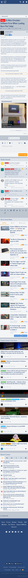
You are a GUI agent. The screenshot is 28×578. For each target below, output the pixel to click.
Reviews (14, 522)
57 (26, 235)
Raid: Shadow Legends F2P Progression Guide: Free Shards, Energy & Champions (18, 306)
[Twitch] (9, 575)
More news (24, 335)
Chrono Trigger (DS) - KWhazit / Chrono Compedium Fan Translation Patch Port (14, 201)
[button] (2, 2)
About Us (14, 527)
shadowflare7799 (7, 510)
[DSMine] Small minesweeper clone (13, 400)
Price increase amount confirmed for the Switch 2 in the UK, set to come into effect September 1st (18, 252)
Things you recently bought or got (11, 500)
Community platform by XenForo (14, 573)
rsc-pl (6, 205)
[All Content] (2, 458)
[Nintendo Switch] (1, 462)
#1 (26, 37)
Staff (25, 522)
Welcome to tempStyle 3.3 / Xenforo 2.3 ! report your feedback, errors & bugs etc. (15, 471)
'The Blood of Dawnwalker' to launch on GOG (18, 240)
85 (26, 257)
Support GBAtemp (21, 524)
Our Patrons (11, 524)
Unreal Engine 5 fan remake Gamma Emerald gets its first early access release (18, 284)
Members (4, 524)
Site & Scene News (6, 219)
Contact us (5, 567)
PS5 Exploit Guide (7, 475)
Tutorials (20, 522)
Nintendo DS (16, 164)
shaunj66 (12, 236)
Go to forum (17, 335)
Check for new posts (14, 138)
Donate (11, 563)
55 (26, 299)
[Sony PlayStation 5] (1, 476)
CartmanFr (7, 194)
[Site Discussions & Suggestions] (1, 467)
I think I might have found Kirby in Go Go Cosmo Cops (14, 444)
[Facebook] (2, 575)
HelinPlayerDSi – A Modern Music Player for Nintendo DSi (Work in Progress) (13, 382)
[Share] (24, 37)
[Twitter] (12, 575)
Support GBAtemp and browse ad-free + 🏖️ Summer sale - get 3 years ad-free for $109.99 (18, 229)
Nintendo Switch (13, 194)
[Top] (20, 570)
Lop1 (4, 498)
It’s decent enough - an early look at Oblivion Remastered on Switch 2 (18, 327)
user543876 (5, 479)
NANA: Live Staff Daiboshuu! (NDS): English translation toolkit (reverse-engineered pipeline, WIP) (13, 171)
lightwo (4, 502)
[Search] (20, 2)
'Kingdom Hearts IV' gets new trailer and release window (18, 273)
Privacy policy (7, 569)
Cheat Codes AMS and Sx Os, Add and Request (14, 491)
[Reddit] (6, 575)
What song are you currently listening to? (13, 504)
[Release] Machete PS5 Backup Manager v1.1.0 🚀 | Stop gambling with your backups (14, 482)
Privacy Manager (12, 567)
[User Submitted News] (11, 458)
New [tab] (5, 223)
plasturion (5, 505)
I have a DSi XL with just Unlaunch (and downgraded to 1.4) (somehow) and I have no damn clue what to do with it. (14, 372)
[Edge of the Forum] (16, 458)
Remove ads (19, 563)
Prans (11, 245)
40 (26, 332)
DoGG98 (6, 186)
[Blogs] (25, 458)
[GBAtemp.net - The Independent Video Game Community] (11, 2)
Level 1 (10, 35)
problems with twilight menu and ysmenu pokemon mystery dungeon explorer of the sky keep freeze (14, 182)
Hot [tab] (13, 223)
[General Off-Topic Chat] (1, 501)
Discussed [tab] (23, 223)
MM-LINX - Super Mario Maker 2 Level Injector (14, 478)
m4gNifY (5, 468)
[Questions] (21, 458)
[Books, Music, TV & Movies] (1, 505)
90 (26, 321)
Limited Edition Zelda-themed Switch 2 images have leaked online (18, 317)
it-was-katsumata (8, 175)
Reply (26, 133)
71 (26, 288)
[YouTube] (16, 575)
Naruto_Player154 (8, 164)
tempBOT (19, 311)
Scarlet (12, 258)
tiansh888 (5, 463)
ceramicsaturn (5, 28)
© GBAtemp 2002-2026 (22, 576)
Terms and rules (21, 567)
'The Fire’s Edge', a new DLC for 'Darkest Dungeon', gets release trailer (18, 263)
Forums (8, 522)
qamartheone (6, 484)
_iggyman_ (5, 476)
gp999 (4, 492)
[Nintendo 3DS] (1, 509)
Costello (12, 300)
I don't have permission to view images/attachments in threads (11, 466)
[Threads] (7, 458)
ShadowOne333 (13, 322)
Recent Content (5, 454)
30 (26, 278)
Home (3, 522)
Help (13, 569)
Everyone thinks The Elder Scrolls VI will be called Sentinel (17, 294)
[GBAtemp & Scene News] (1, 488)
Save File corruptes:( (14, 163)
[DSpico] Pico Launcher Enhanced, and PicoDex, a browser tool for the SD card (12, 352)
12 (26, 244)
